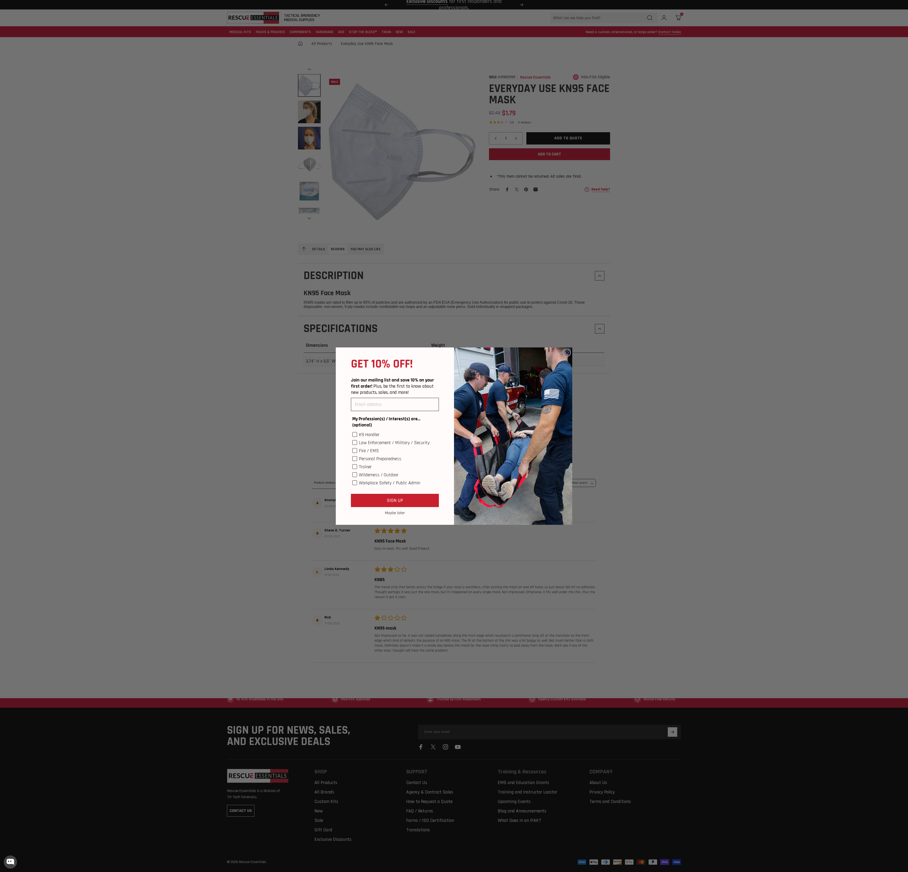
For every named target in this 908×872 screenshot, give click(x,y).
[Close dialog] (567, 352)
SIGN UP (395, 500)
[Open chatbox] (10, 862)
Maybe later (395, 513)
